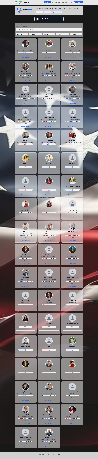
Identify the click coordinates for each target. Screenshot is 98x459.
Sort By (17, 32)
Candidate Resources (57, 12)
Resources (65, 2)
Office (30, 32)
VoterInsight (48, 2)
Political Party (59, 32)
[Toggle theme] (72, 2)
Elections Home (40, 12)
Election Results (57, 2)
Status (71, 32)
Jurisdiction (45, 32)
